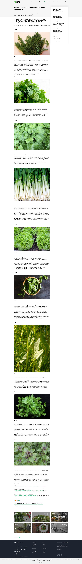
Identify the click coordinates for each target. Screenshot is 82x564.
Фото (44, 551)
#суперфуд (17, 505)
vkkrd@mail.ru (18, 551)
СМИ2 (15, 510)
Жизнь (45, 1)
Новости (32, 1)
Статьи (44, 544)
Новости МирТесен (17, 537)
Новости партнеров (46, 549)
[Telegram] (19, 500)
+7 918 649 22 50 (21, 547)
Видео (44, 552)
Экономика (41, 1)
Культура (54, 1)
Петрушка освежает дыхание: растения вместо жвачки (25, 495)
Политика (36, 1)
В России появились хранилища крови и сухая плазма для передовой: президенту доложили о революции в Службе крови (58, 41)
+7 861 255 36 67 (21, 549)
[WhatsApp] (18, 500)
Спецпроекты (45, 548)
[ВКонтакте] (14, 500)
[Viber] (17, 500)
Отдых (59, 1)
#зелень (40, 503)
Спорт (62, 1)
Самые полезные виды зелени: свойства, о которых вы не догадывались (28, 490)
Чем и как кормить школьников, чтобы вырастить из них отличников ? (31, 486)
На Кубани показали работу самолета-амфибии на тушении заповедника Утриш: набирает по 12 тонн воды (58, 32)
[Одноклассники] (15, 500)
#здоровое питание (19, 503)
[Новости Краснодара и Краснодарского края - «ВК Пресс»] (17, 2)
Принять (41, 562)
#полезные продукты (31, 503)
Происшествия (49, 1)
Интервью (44, 545)
